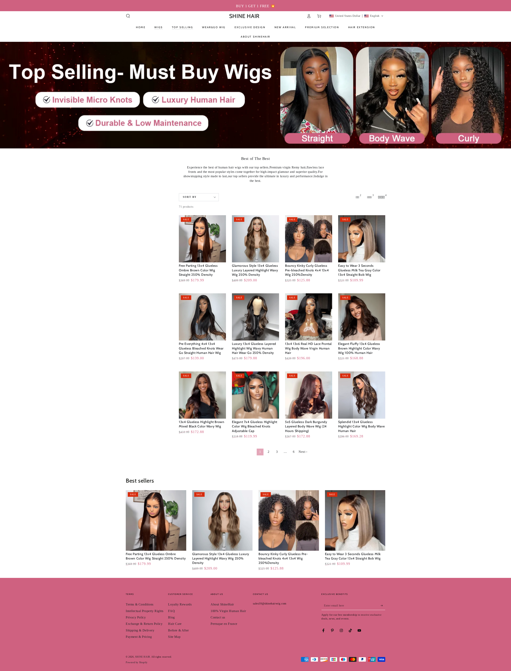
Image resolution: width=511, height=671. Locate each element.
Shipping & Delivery (140, 630)
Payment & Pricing (139, 636)
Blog (171, 617)
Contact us (218, 617)
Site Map (174, 636)
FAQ (171, 611)
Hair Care (174, 623)
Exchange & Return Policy (144, 623)
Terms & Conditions (139, 604)
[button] (128, 16)
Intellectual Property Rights (144, 611)
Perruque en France (224, 623)
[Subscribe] (383, 605)
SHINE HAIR (142, 656)
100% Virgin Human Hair (228, 611)
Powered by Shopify (137, 662)
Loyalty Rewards (180, 604)
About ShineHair (222, 604)
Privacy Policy (136, 617)
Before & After (178, 630)
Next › (303, 451)
